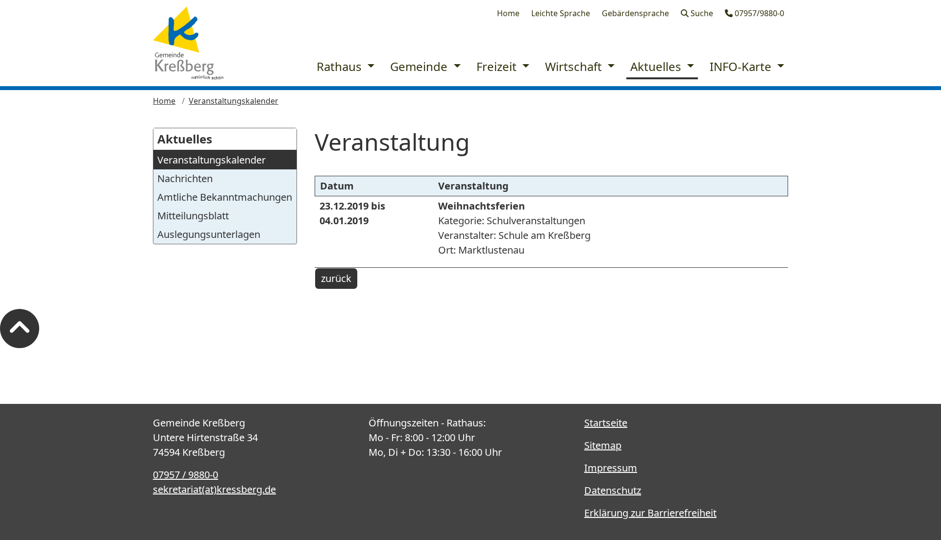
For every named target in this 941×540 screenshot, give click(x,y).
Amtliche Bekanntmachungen (224, 197)
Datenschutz (612, 490)
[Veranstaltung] (188, 43)
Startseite (605, 422)
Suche (701, 13)
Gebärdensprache (635, 13)
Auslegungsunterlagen (208, 234)
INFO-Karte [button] (742, 66)
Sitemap (602, 445)
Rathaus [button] (341, 66)
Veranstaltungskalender (233, 100)
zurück (336, 278)
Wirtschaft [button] (575, 66)
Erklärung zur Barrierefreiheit (650, 512)
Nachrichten (185, 178)
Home (508, 13)
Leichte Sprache (560, 13)
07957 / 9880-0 (185, 474)
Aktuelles (184, 139)
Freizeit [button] (498, 66)
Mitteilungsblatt (193, 215)
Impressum (610, 467)
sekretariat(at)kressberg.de (214, 489)
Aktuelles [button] (657, 66)
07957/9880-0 (758, 13)
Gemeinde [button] (420, 66)
